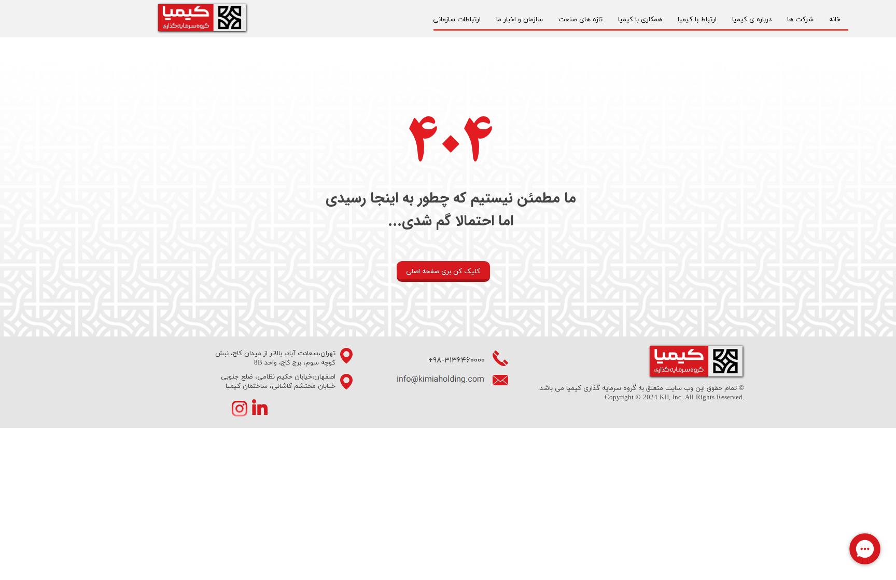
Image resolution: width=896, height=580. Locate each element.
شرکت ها (800, 19)
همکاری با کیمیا (640, 19)
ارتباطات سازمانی (457, 19)
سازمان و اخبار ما (519, 19)
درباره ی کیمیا (752, 19)
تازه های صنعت (580, 19)
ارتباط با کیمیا (697, 19)
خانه (835, 19)
